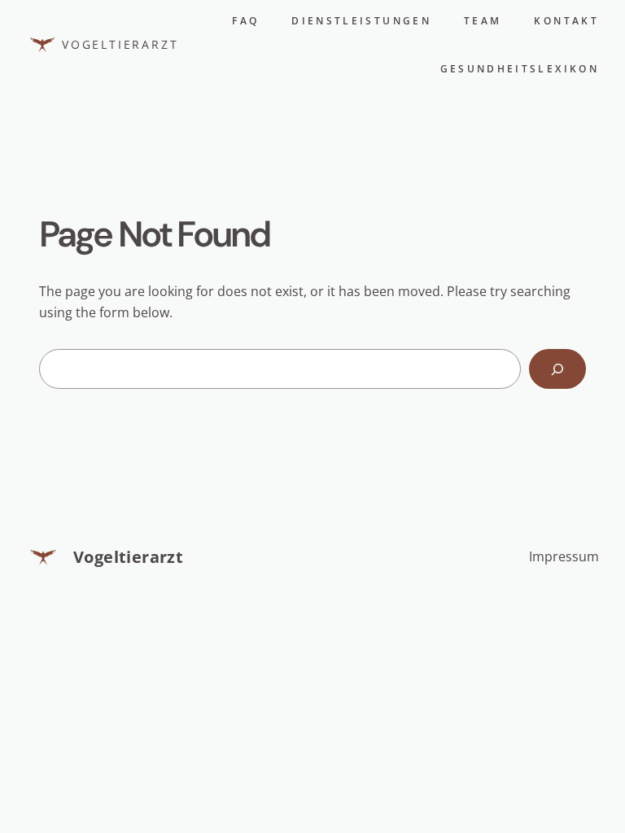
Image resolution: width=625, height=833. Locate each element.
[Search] (557, 369)
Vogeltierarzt (120, 44)
